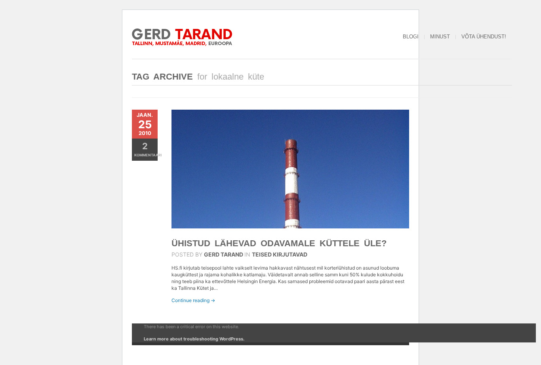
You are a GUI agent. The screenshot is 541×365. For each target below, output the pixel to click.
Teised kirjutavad (279, 254)
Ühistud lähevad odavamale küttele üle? (279, 243)
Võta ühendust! (483, 37)
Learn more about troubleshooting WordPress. (194, 339)
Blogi (411, 37)
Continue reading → (193, 300)
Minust (440, 37)
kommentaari (146, 149)
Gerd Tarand (223, 254)
